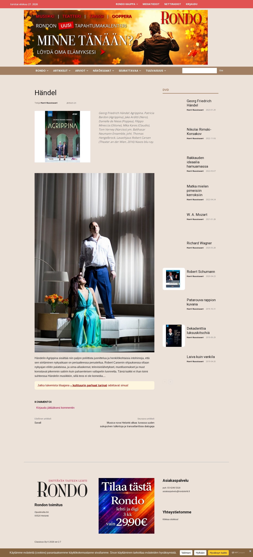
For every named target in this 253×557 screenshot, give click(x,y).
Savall (38, 422)
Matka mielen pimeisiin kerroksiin (197, 190)
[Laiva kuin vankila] (174, 364)
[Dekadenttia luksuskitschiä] (174, 336)
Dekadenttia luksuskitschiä (198, 330)
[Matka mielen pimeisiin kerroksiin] (174, 194)
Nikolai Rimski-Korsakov (199, 131)
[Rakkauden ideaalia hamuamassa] (174, 165)
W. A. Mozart (197, 215)
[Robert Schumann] (174, 279)
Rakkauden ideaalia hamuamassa (197, 162)
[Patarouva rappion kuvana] (174, 307)
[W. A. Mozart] (174, 222)
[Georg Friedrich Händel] (174, 108)
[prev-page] (165, 382)
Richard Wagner (199, 243)
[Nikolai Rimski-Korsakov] (174, 137)
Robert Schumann (201, 272)
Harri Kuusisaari (49, 102)
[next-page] (170, 382)
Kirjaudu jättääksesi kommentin (55, 407)
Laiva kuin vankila (201, 357)
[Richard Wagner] (174, 250)
